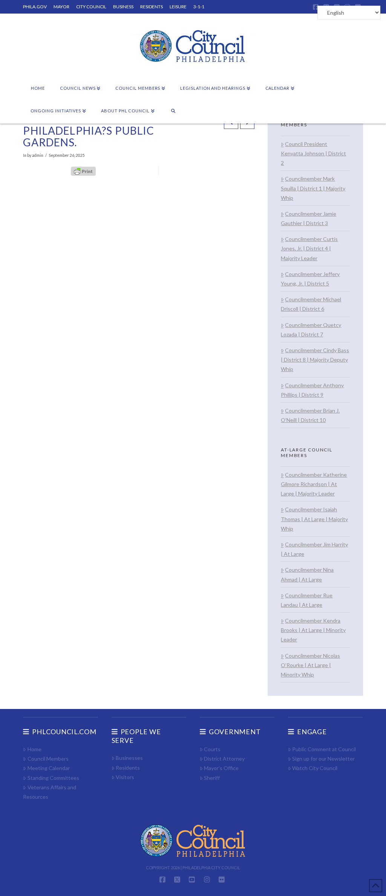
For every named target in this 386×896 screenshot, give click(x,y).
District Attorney (224, 758)
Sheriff (212, 778)
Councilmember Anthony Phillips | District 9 (312, 390)
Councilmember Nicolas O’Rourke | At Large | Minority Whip (310, 665)
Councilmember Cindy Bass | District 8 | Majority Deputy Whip (315, 359)
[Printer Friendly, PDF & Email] (83, 170)
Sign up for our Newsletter (323, 758)
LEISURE (178, 6)
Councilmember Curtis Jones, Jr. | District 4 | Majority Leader (309, 248)
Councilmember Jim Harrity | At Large (314, 549)
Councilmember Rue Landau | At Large (306, 600)
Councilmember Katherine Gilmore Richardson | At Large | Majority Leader (314, 484)
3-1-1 (198, 6)
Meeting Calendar (48, 768)
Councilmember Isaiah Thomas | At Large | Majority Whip (314, 518)
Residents (128, 767)
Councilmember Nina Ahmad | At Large (307, 574)
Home (34, 749)
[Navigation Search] (173, 111)
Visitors (125, 777)
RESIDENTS (151, 6)
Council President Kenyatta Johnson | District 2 (313, 153)
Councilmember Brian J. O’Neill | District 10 (310, 415)
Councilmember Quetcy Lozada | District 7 (311, 330)
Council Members (48, 758)
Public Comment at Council (324, 749)
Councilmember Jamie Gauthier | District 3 (308, 218)
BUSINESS (123, 6)
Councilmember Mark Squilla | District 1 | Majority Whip (313, 188)
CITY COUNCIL (91, 6)
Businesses (129, 758)
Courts (212, 749)
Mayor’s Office (221, 768)
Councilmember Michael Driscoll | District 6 (311, 304)
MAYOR (61, 6)
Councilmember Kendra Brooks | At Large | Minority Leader (313, 630)
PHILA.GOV (35, 6)
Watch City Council (314, 768)
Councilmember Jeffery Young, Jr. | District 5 (310, 279)
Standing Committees (53, 778)
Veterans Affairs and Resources (49, 792)
